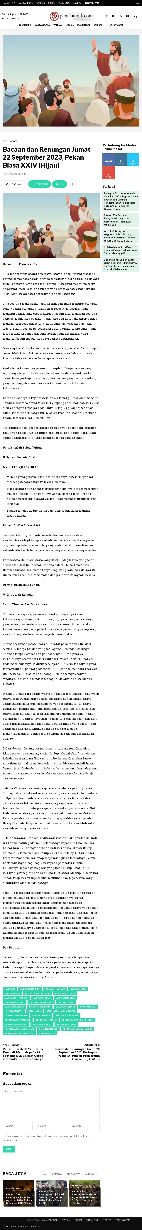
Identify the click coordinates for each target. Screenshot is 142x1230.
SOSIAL (78, 1220)
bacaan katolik (65, 993)
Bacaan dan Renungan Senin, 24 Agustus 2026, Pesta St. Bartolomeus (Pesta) (84, 1197)
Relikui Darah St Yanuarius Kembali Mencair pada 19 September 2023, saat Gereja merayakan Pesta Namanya (23, 1054)
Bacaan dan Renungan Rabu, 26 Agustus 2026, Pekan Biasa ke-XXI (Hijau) (19, 1199)
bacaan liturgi (65, 997)
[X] (120, 16)
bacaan (10, 989)
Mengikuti (121, 154)
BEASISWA (57, 1174)
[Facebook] (106, 16)
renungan (34, 1011)
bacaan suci (88, 1006)
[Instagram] (113, 16)
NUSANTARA (32, 1220)
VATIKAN (67, 1220)
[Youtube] (127, 16)
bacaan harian (55, 989)
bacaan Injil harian (37, 993)
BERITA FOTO (74, 1174)
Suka (108, 154)
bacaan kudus (42, 997)
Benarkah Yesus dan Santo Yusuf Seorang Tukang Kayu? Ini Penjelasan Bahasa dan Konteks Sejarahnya (120, 264)
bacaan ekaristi (30, 989)
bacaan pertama (39, 1006)
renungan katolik (66, 1015)
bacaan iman (78, 989)
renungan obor (66, 1024)
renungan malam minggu (77, 1020)
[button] (135, 16)
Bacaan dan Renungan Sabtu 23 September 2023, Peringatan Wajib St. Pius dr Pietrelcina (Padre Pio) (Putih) (77, 1054)
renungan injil (41, 1015)
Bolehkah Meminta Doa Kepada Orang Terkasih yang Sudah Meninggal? (120, 250)
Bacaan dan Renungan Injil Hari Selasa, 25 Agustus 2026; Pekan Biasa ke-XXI (51, 1197)
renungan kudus (46, 1020)
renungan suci (48, 1028)
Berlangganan (111, 167)
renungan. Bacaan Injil (19, 1033)
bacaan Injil (12, 993)
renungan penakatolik (19, 1028)
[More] (72, 184)
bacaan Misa (66, 1002)
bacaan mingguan (41, 1002)
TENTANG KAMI (123, 1220)
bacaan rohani (65, 1006)
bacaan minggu (14, 1002)
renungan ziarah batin (77, 1028)
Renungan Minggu (16, 1024)
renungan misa (42, 1024)
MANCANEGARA (50, 1220)
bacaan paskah (14, 1006)
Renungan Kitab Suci (18, 1020)
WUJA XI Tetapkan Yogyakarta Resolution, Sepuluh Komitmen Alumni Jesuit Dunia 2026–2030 (119, 236)
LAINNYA (106, 1220)
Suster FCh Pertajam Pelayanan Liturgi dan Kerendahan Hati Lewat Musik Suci (117, 220)
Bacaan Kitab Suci (16, 997)
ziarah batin (47, 1033)
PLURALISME (92, 1220)
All (46, 1174)
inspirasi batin (14, 1011)
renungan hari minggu (60, 1011)
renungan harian (16, 1015)
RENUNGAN (10, 141)
